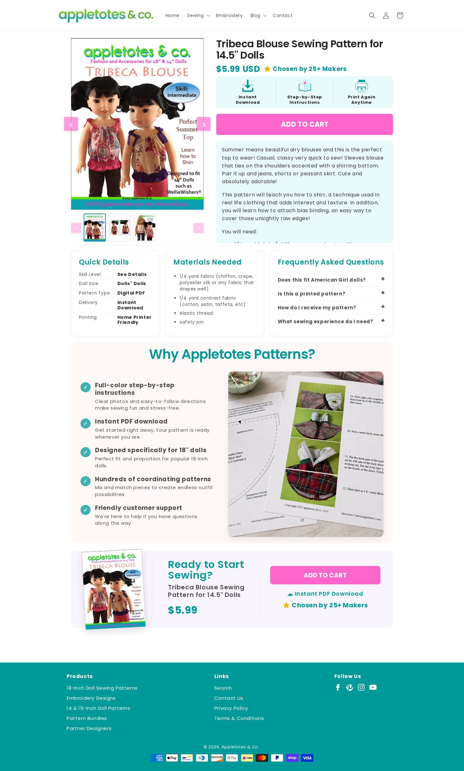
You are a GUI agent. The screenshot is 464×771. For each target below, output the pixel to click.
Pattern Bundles (87, 718)
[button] (197, 15)
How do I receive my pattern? (317, 307)
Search (223, 688)
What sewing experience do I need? (325, 321)
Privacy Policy (231, 708)
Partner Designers (89, 728)
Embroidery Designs (91, 698)
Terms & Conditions (239, 718)
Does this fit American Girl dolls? (322, 280)
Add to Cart (305, 124)
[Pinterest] (349, 687)
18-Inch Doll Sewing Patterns (102, 688)
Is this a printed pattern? (312, 293)
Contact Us (228, 698)
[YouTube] (373, 687)
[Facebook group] (338, 687)
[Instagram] (361, 687)
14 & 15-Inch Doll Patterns (98, 708)
